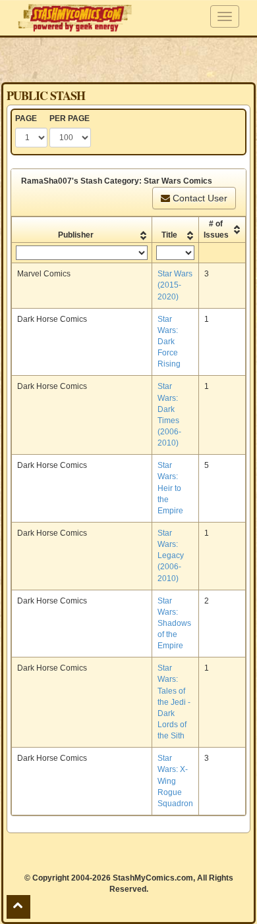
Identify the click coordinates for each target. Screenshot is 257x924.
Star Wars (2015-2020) (174, 285)
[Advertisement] (128, 59)
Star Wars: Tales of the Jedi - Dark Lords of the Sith (173, 701)
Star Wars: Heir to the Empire (170, 488)
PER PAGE (69, 118)
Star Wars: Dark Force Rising (169, 342)
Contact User (198, 198)
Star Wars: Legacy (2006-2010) (170, 555)
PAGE (26, 118)
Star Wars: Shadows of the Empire (174, 623)
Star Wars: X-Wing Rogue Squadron (175, 781)
